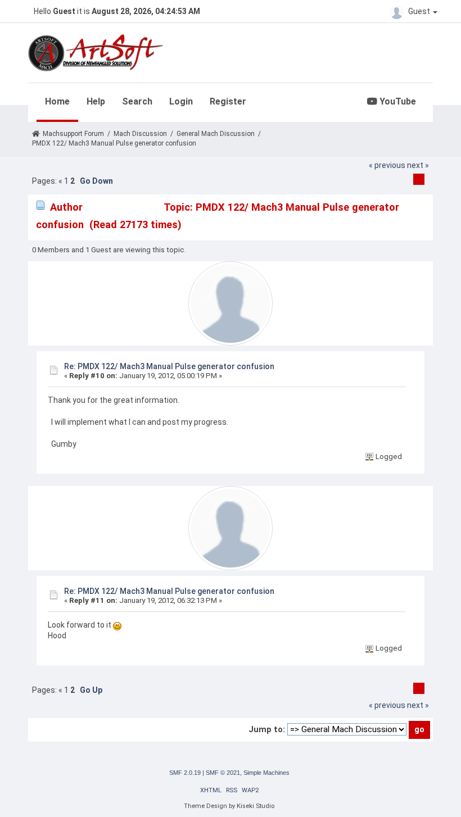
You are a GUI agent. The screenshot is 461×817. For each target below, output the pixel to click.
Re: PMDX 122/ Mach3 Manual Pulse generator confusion (169, 366)
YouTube (396, 101)
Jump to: (266, 729)
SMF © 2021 (223, 772)
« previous (387, 165)
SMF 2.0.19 (185, 772)
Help (96, 101)
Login (181, 101)
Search (137, 101)
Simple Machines (266, 772)
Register (228, 101)
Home (57, 101)
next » (418, 165)
